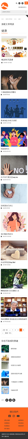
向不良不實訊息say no (9, 177)
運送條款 (21, 423)
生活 (15, 19)
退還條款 (7, 423)
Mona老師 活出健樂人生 (10, 291)
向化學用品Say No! (8, 262)
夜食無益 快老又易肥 (9, 120)
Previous (2, 49)
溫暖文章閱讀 (9, 19)
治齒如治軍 (14, 390)
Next (25, 49)
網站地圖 (7, 420)
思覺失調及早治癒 (16, 373)
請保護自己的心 (7, 206)
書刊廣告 (7, 428)
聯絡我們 (21, 426)
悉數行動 (6, 436)
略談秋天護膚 (7, 60)
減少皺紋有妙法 (7, 234)
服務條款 (21, 420)
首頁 (2, 19)
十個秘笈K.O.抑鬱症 (8, 92)
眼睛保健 (13, 348)
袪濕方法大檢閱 (16, 365)
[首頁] (4, 5)
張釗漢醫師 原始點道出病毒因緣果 (14, 319)
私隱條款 (7, 426)
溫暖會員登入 (23, 7)
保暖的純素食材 (16, 357)
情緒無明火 (5, 149)
